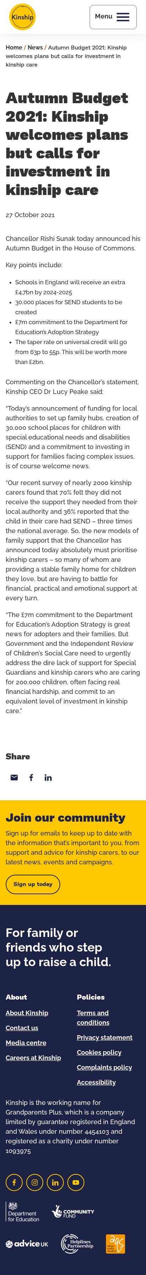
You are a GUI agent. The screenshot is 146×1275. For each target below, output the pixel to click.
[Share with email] (14, 777)
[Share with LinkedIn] (48, 777)
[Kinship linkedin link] (55, 1182)
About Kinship (27, 1013)
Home (14, 48)
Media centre (26, 1043)
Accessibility (96, 1083)
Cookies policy (99, 1053)
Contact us (22, 1028)
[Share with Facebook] (31, 777)
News (35, 48)
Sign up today (32, 884)
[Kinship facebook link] (14, 1182)
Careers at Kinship (33, 1058)
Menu (103, 17)
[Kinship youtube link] (75, 1182)
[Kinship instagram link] (34, 1182)
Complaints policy (104, 1068)
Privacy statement (105, 1038)
